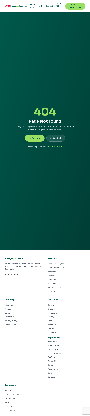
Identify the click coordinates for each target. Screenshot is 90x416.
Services (23, 6)
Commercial (53, 279)
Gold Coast (53, 349)
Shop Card (32, 6)
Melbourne (52, 313)
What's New (10, 410)
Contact (49, 6)
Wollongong (53, 345)
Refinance (52, 276)
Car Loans (52, 291)
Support (8, 390)
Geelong (51, 357)
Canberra (52, 333)
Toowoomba (53, 369)
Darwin (51, 305)
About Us (9, 305)
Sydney (51, 317)
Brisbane (51, 309)
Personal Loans (54, 287)
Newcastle (52, 341)
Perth (50, 321)
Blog (7, 402)
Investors (52, 272)
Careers (8, 313)
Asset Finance (54, 283)
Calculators (10, 398)
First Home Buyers (56, 264)
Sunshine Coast (55, 353)
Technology (10, 406)
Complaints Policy (13, 394)
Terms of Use (10, 325)
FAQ (40, 6)
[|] (7, 6)
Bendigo (51, 377)
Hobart (51, 329)
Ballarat (51, 373)
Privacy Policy (11, 321)
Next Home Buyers (56, 268)
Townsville (52, 361)
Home (12, 6)
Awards (8, 309)
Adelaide (52, 325)
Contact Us (10, 317)
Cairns (50, 365)
